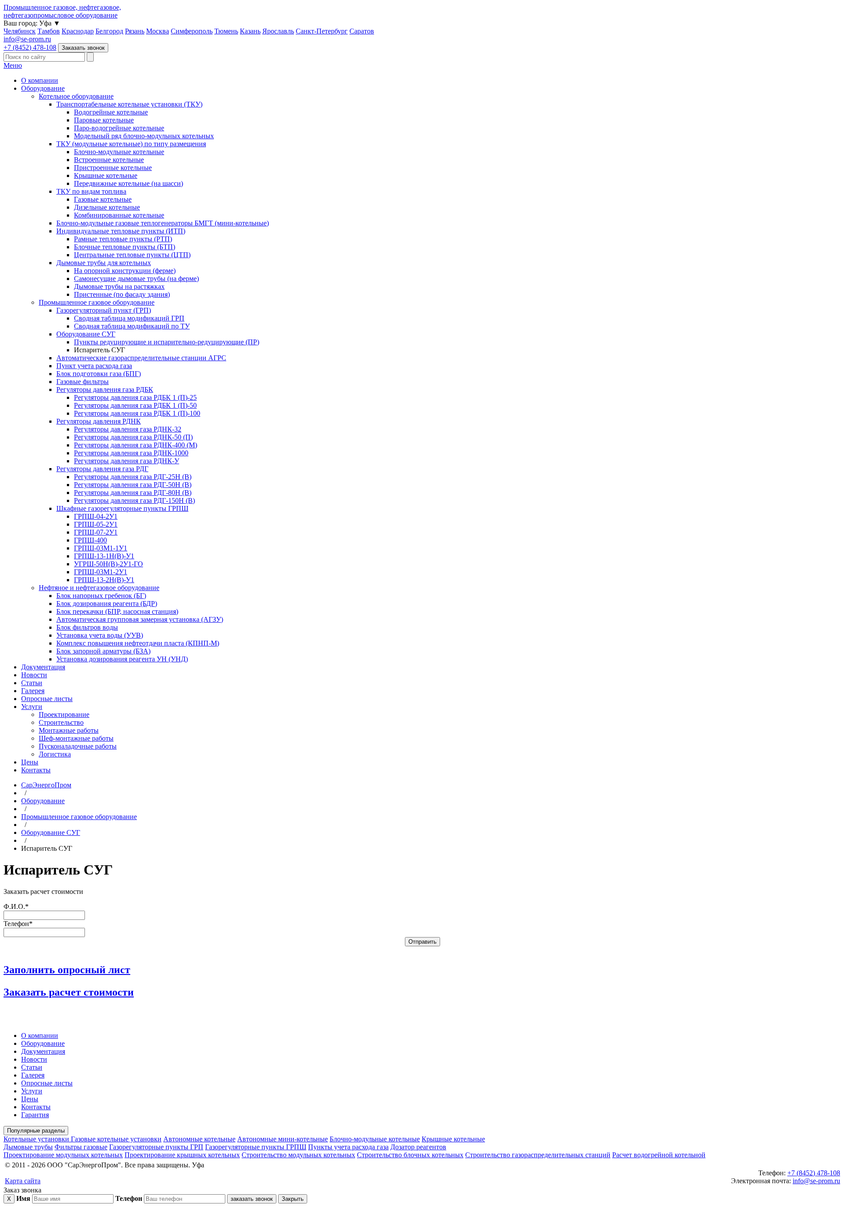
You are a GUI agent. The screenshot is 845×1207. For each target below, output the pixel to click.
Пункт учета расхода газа (94, 365)
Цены (29, 762)
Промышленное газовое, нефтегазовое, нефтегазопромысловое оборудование (62, 11)
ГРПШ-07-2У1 (96, 532)
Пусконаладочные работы (78, 746)
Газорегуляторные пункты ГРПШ (255, 1147)
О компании (39, 80)
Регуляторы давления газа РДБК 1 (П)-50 (135, 405)
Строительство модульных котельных (298, 1155)
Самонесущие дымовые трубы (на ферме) (136, 278)
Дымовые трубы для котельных (103, 262)
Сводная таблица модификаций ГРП (129, 318)
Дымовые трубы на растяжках (119, 286)
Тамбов (48, 31)
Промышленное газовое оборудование (96, 302)
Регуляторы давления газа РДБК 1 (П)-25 (135, 397)
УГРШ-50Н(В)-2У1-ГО (108, 564)
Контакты (36, 770)
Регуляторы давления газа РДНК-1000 (131, 453)
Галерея (32, 690)
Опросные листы (47, 698)
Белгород (109, 31)
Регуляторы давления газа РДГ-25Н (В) (132, 476)
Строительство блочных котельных (410, 1155)
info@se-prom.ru (27, 39)
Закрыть (293, 1199)
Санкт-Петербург (322, 31)
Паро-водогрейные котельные (119, 128)
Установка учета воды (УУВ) (99, 635)
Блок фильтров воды (87, 627)
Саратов (361, 31)
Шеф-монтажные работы (76, 738)
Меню (13, 65)
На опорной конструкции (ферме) (125, 270)
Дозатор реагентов (418, 1147)
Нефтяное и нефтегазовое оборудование (99, 587)
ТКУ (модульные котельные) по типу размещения (131, 144)
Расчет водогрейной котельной (658, 1155)
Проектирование (64, 714)
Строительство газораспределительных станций (537, 1155)
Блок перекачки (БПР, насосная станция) (117, 611)
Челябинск (20, 31)
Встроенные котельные (109, 159)
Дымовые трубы (28, 1147)
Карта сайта (22, 1181)
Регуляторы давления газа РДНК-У (126, 461)
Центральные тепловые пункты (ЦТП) (132, 254)
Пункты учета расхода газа (348, 1147)
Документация (43, 667)
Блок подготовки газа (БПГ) (98, 373)
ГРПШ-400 (90, 540)
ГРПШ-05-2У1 (96, 524)
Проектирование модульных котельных (63, 1155)
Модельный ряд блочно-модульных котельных (144, 136)
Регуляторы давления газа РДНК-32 (127, 429)
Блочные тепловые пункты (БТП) (124, 247)
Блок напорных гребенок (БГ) (101, 595)
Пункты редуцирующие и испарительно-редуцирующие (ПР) (166, 342)
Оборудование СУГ (85, 334)
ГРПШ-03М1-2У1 (100, 572)
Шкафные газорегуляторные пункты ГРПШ (122, 508)
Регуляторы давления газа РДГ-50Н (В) (132, 484)
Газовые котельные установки (116, 1139)
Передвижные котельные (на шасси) (128, 183)
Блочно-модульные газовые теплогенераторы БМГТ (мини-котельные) (162, 223)
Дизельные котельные (107, 207)
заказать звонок (252, 1199)
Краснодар (78, 31)
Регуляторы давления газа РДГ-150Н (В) (134, 500)
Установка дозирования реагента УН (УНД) (122, 659)
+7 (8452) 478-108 (30, 47)
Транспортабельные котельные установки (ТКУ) (129, 104)
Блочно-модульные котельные (119, 151)
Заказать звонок (83, 47)
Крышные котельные (105, 175)
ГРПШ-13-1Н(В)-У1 (104, 556)
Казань (250, 31)
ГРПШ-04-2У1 (96, 516)
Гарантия (35, 1114)
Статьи (31, 683)
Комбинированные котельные (119, 215)
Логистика (55, 754)
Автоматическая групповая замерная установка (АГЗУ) (139, 619)
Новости (34, 675)
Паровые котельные (104, 120)
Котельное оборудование (76, 96)
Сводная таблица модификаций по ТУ (132, 326)
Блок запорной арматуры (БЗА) (103, 651)
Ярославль (278, 31)
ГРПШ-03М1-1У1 (100, 548)
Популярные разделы (36, 1130)
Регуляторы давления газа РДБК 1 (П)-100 (137, 413)
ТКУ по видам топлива (91, 191)
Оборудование (43, 88)
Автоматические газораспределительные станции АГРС (141, 358)
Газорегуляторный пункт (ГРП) (103, 310)
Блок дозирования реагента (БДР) (106, 603)
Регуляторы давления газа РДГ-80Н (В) (132, 492)
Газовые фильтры (82, 381)
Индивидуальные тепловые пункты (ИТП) (120, 231)
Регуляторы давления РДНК (98, 421)
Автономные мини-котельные (282, 1139)
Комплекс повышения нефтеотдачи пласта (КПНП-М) (137, 643)
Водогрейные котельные (111, 112)
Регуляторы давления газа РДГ (102, 468)
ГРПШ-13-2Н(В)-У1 (104, 579)
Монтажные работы (69, 730)
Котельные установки (37, 1139)
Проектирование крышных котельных (182, 1155)
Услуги (31, 706)
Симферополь (192, 31)
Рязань (134, 31)
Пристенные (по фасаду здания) (122, 294)
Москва (157, 31)
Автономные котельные (199, 1139)
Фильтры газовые (81, 1147)
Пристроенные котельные (113, 167)
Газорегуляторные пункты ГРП (156, 1147)
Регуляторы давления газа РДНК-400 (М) (135, 445)
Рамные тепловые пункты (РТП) (123, 239)
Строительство (61, 722)
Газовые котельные (103, 199)
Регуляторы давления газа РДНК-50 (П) (133, 437)
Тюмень (226, 31)
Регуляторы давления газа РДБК (104, 389)
